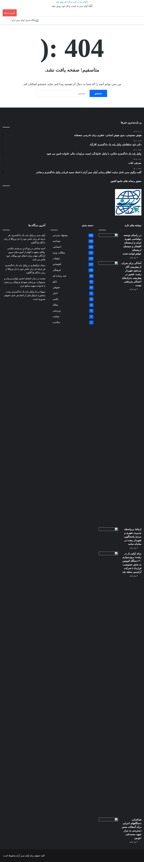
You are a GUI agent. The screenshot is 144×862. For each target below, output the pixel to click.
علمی (55, 299)
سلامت (56, 322)
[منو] (137, 22)
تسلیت (56, 316)
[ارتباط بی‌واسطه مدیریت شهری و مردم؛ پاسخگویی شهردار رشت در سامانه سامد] (108, 534)
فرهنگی (57, 270)
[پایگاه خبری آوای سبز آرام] (25, 20)
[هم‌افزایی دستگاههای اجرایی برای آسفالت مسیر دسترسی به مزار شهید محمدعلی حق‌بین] (108, 824)
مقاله (55, 305)
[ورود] (131, 22)
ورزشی (57, 310)
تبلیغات (56, 258)
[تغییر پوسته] (7, 22)
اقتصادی (57, 264)
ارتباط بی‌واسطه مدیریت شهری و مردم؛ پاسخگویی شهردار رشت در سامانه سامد (132, 536)
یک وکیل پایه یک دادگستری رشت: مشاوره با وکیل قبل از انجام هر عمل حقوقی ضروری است (24, 295)
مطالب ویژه (59, 252)
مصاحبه (57, 241)
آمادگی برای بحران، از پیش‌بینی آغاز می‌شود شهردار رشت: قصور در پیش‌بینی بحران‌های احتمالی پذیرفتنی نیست (131, 274)
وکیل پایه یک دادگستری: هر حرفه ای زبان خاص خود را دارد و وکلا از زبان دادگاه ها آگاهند (24, 239)
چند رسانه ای (59, 276)
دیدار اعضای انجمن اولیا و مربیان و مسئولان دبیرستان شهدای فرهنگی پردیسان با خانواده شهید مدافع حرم (24, 282)
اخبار (55, 293)
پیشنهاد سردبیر (60, 235)
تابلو (55, 281)
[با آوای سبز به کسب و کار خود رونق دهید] (72, 6)
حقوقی (56, 287)
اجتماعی (57, 247)
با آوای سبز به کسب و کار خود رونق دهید (72, 2)
